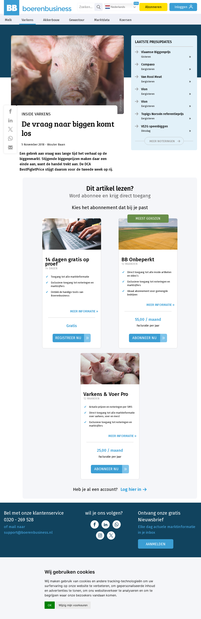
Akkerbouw (51, 20)
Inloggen (181, 7)
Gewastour (76, 20)
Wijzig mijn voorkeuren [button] (73, 605)
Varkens (27, 20)
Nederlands (117, 6)
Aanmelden (155, 544)
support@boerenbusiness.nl (28, 532)
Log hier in (131, 489)
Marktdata (102, 20)
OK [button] (50, 605)
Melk (8, 20)
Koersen (125, 20)
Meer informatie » (84, 311)
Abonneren (153, 7)
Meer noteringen (162, 141)
